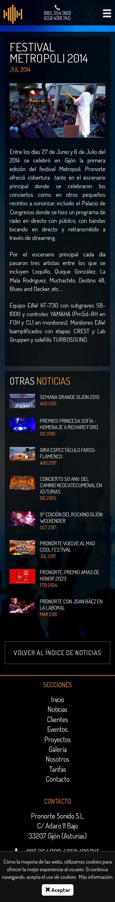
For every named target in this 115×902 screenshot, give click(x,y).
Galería (58, 749)
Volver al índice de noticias (57, 652)
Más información (95, 876)
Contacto (58, 778)
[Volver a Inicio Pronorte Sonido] (12, 13)
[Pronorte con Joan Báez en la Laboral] (22, 604)
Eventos (57, 729)
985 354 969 (57, 13)
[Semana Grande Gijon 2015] (22, 400)
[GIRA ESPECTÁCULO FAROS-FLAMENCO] (22, 453)
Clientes (57, 719)
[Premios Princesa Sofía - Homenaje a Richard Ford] (22, 424)
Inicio (57, 699)
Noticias (57, 709)
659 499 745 (57, 18)
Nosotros (57, 758)
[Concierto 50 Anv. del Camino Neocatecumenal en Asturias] (22, 482)
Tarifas (57, 769)
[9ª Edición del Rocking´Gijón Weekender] (22, 518)
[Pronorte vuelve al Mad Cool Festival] (22, 546)
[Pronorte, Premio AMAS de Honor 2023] (22, 576)
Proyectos (57, 739)
